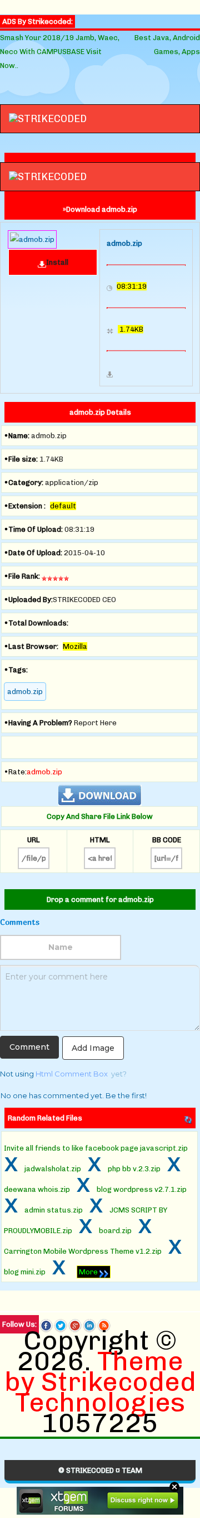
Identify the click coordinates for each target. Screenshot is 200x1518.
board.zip (115, 1230)
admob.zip (25, 691)
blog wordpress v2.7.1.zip (142, 1189)
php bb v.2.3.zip (134, 1169)
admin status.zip (53, 1210)
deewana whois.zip (37, 1189)
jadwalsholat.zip (52, 1169)
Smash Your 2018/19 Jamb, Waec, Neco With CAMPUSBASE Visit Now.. (59, 51)
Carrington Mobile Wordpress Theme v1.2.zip (83, 1251)
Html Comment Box (72, 1073)
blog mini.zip (25, 1272)
